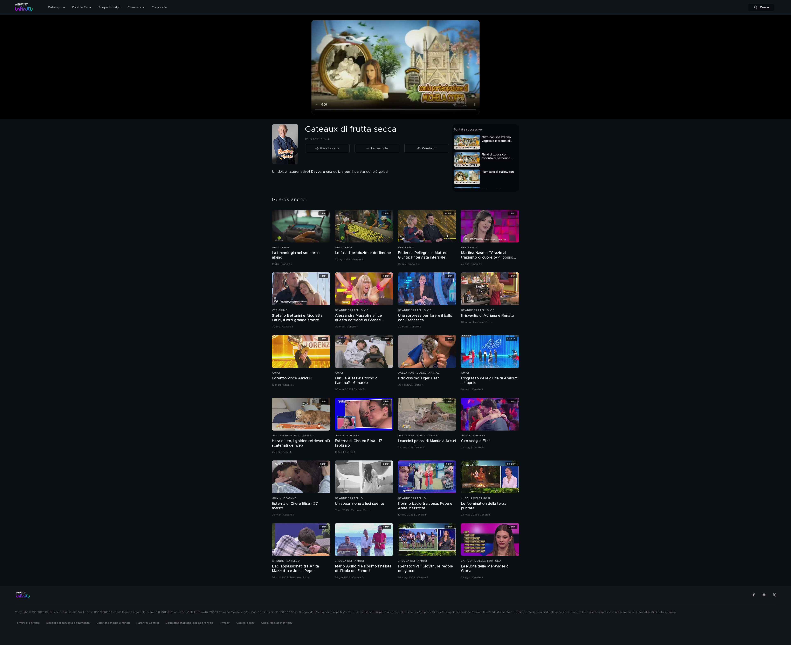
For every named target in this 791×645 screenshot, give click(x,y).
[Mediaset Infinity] (24, 7)
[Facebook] (754, 595)
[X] (774, 595)
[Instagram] (764, 595)
